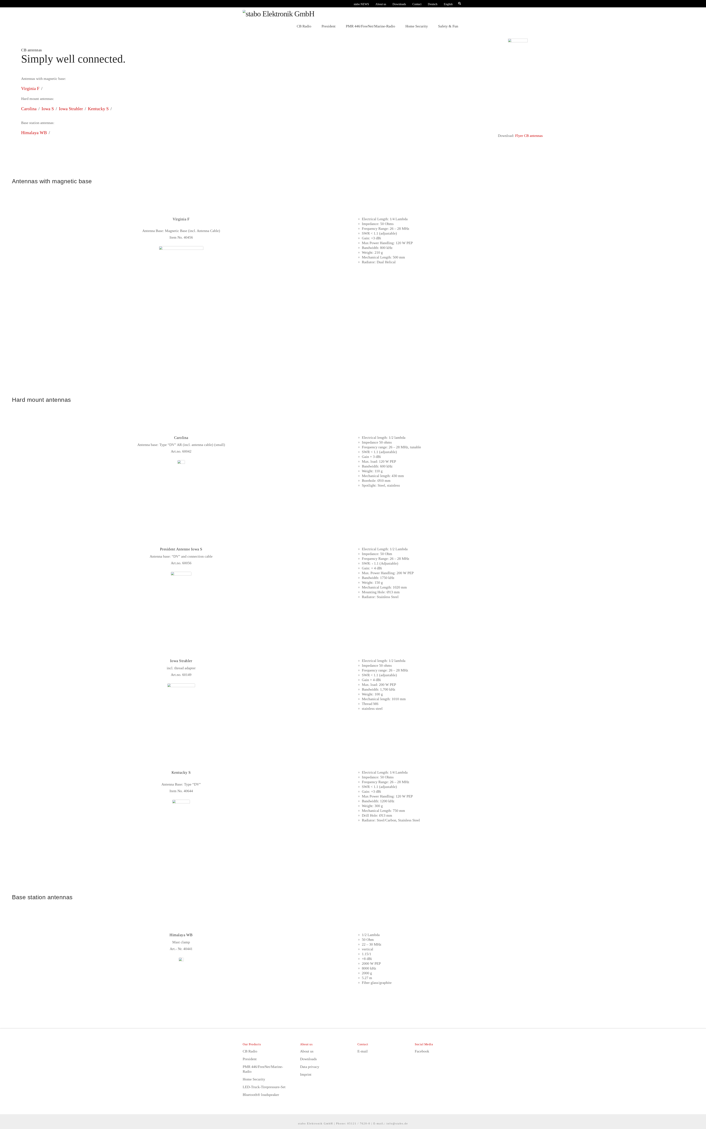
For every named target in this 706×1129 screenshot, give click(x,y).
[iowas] (181, 599)
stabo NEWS (361, 4)
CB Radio (250, 1051)
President (250, 1059)
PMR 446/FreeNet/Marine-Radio (263, 1069)
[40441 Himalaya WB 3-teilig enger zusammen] (181, 985)
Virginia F (30, 88)
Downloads (399, 4)
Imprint (305, 1074)
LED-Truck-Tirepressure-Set (264, 1087)
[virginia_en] (181, 273)
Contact (416, 4)
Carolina (29, 108)
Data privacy (309, 1067)
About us (380, 4)
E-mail (362, 1051)
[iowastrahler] (181, 711)
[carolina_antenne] (181, 487)
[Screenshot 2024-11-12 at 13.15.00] (181, 827)
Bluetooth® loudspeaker (261, 1095)
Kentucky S (98, 108)
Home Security (254, 1079)
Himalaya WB (34, 132)
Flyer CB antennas (529, 136)
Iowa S (48, 108)
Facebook (422, 1051)
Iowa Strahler (71, 108)
